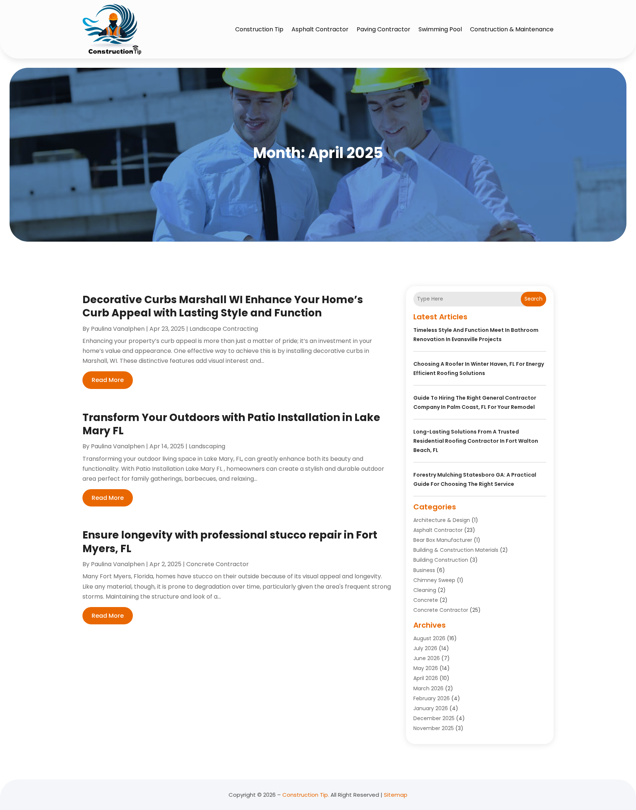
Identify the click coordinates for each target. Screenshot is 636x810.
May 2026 (425, 668)
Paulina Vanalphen (118, 329)
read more (108, 380)
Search (533, 298)
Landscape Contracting (224, 329)
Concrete (425, 600)
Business (424, 570)
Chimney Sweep (434, 580)
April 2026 (425, 678)
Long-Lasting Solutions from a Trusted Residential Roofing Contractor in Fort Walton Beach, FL (475, 441)
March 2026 (428, 688)
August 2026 (429, 638)
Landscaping (207, 446)
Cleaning (424, 590)
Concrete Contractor (217, 564)
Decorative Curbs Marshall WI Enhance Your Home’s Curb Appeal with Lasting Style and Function (222, 306)
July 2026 (425, 648)
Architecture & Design (441, 520)
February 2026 (431, 698)
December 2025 (434, 718)
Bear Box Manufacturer (442, 540)
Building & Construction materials (455, 550)
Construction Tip (259, 29)
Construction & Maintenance (512, 29)
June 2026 (426, 658)
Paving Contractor (383, 29)
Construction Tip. (305, 795)
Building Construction (440, 560)
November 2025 (433, 728)
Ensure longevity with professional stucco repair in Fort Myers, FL (229, 541)
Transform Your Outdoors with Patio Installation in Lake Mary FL (231, 424)
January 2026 (430, 708)
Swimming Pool (440, 29)
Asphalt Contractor (320, 29)
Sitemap (395, 795)
